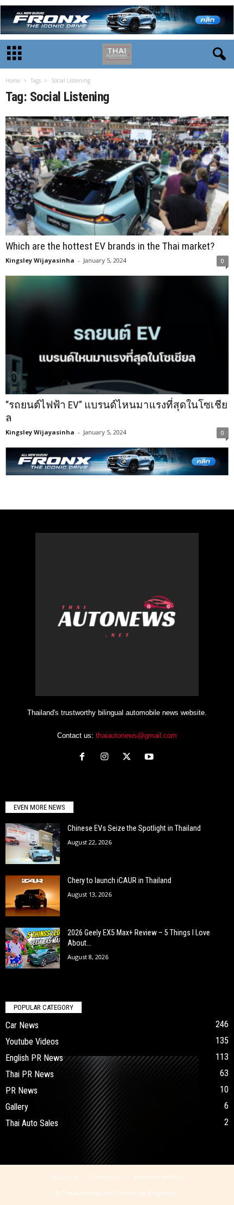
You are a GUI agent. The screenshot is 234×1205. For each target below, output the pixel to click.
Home (12, 80)
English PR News (34, 1058)
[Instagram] (107, 758)
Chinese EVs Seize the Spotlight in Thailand (134, 828)
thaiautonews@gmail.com (136, 735)
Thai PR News (29, 1074)
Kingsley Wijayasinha (40, 260)
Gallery (16, 1107)
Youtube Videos (32, 1041)
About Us (64, 1176)
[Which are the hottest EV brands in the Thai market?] (117, 175)
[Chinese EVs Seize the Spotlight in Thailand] (32, 843)
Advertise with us (158, 1176)
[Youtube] (150, 758)
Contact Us (105, 1176)
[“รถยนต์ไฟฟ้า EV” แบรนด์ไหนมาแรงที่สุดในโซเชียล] (117, 335)
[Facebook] (84, 758)
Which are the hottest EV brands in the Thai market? (109, 246)
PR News (21, 1090)
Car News (22, 1025)
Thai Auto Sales (31, 1123)
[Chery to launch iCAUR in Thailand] (32, 895)
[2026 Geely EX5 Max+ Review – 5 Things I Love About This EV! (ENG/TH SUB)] (32, 948)
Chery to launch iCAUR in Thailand (119, 880)
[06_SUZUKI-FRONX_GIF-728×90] (117, 19)
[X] (129, 758)
